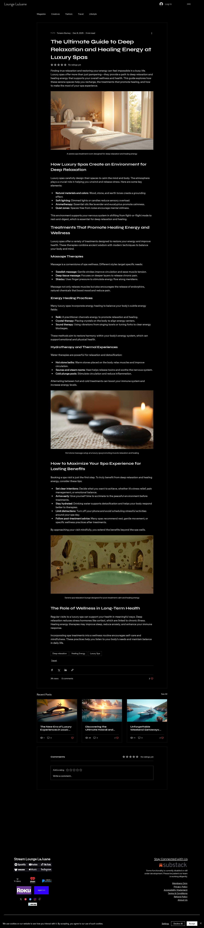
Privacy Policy (180, 886)
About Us (182, 900)
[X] (20, 899)
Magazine (41, 14)
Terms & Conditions (177, 893)
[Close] (200, 923)
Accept (192, 923)
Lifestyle (93, 14)
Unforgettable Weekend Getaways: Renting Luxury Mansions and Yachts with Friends (144, 728)
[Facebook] (30, 899)
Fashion (68, 14)
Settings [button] (165, 923)
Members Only (179, 883)
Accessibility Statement (175, 890)
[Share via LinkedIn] (65, 670)
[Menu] (189, 4)
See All (164, 694)
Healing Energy (78, 653)
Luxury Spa (95, 653)
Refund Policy (180, 896)
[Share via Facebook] (52, 670)
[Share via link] (72, 670)
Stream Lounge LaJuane (32, 859)
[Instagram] (34, 899)
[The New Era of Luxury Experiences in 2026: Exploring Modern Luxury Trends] (57, 710)
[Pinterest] (25, 899)
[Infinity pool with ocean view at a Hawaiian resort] (102, 710)
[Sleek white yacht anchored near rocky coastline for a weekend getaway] (147, 710)
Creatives (55, 14)
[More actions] (151, 33)
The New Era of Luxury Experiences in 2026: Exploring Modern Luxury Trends (56, 728)
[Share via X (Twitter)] (58, 670)
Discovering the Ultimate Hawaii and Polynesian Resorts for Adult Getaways (100, 728)
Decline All (178, 923)
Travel (81, 14)
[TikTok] (39, 899)
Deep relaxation (59, 653)
